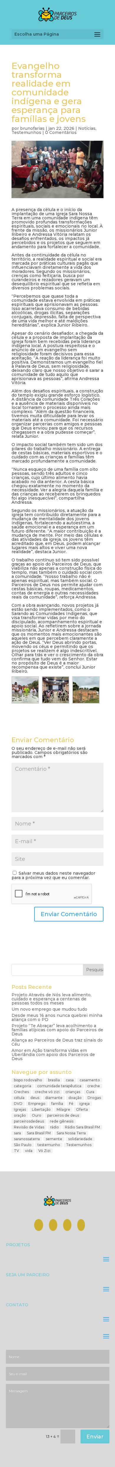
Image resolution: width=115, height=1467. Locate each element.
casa (70, 1080)
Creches (21, 1092)
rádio (54, 1127)
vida (28, 1150)
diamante (54, 1097)
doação (75, 1097)
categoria (22, 1086)
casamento (90, 1080)
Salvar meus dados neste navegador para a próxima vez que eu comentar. (53, 875)
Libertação (41, 1109)
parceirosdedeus (29, 1121)
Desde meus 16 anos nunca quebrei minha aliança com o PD (57, 1017)
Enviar (95, 1436)
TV (16, 1150)
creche (93, 1086)
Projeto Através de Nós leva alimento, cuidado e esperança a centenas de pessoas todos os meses (51, 999)
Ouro (36, 1115)
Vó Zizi (44, 1150)
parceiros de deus (63, 1115)
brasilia (54, 1080)
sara (17, 1133)
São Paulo (23, 1145)
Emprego (36, 1103)
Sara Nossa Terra (71, 1133)
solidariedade (80, 1139)
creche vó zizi (47, 1092)
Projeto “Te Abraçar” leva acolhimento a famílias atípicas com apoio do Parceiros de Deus (57, 1030)
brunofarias (32, 128)
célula (19, 1097)
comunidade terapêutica (59, 1086)
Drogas (94, 1097)
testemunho (48, 1145)
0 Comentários (61, 132)
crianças (72, 1092)
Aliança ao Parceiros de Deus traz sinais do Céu (57, 1042)
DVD (18, 1103)
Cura (90, 1092)
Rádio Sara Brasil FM (82, 1127)
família (57, 1103)
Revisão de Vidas (29, 1127)
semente (54, 1139)
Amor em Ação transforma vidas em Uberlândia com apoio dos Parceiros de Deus (53, 1054)
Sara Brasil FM (39, 1133)
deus (34, 1097)
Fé (71, 1103)
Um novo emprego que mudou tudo (49, 1009)
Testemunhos (26, 132)
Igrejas (20, 1109)
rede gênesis (61, 1121)
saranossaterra (27, 1139)
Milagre (63, 1109)
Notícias (87, 128)
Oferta (82, 1109)
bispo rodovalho (28, 1080)
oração (20, 1115)
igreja (84, 1103)
